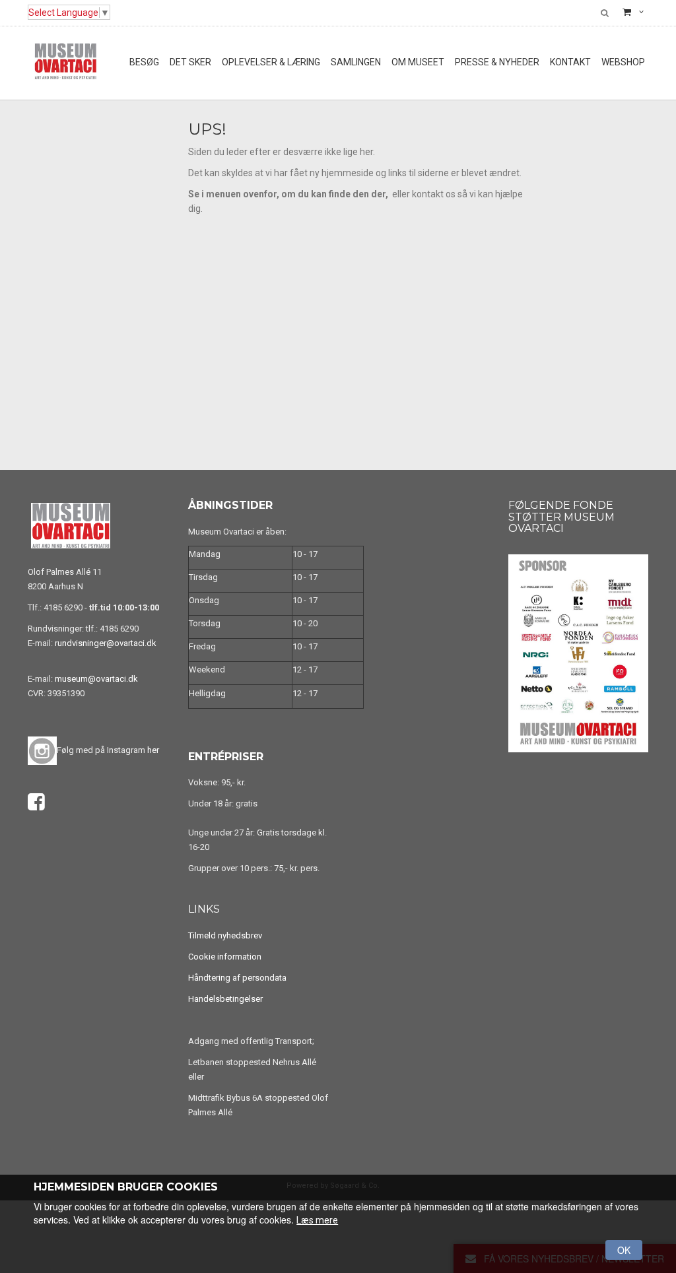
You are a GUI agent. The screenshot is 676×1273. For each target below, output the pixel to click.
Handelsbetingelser (225, 999)
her (153, 750)
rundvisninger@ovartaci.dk (105, 643)
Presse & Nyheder (497, 62)
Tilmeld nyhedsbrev (225, 935)
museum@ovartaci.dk (96, 679)
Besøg (144, 62)
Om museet (417, 62)
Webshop (623, 62)
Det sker (190, 62)
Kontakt (570, 62)
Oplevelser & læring (271, 62)
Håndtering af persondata (237, 978)
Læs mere (317, 1220)
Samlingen (356, 62)
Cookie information (224, 957)
